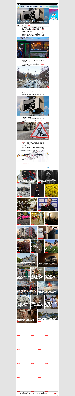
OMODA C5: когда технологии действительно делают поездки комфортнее (37, 357)
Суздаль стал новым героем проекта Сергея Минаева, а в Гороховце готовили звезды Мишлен (48, 316)
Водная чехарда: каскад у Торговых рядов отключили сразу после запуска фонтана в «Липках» (27, 204)
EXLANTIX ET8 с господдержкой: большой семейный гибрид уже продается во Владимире (48, 260)
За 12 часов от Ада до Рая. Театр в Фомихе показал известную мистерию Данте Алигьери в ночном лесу (51, 218)
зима (33, 29)
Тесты (46, 196)
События (31, 4)
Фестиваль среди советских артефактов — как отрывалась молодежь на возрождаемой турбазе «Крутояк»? (51, 357)
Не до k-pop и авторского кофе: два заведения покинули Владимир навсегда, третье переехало (37, 218)
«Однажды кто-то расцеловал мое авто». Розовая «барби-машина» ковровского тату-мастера (23, 218)
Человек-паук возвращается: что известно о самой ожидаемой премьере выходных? (27, 177)
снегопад (31, 27)
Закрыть (55, 393)
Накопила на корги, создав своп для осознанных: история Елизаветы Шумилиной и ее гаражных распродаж (37, 385)
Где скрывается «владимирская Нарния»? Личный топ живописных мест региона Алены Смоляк (23, 357)
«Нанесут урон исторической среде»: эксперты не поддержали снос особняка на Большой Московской (23, 329)
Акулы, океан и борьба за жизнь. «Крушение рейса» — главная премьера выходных (48, 288)
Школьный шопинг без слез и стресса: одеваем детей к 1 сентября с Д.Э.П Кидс (27, 343)
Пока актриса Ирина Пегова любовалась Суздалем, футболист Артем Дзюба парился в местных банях (51, 246)
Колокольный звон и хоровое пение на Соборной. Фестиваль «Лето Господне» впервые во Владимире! (27, 288)
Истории (35, 4)
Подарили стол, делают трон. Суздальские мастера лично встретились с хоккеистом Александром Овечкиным (48, 343)
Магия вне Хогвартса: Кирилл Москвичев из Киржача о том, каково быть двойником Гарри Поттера (37, 329)
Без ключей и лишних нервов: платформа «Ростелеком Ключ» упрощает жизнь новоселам (48, 232)
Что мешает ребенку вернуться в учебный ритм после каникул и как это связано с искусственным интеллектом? (27, 260)
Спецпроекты (40, 4)
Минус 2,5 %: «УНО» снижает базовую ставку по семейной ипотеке (27, 232)
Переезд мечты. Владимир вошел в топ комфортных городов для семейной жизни (51, 329)
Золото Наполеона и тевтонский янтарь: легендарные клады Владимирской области (27, 316)
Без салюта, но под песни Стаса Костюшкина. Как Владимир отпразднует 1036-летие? (37, 190)
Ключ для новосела (40, 238)
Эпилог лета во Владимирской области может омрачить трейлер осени (23, 274)
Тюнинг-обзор (19, 224)
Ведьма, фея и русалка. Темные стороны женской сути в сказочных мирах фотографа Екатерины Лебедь (48, 177)
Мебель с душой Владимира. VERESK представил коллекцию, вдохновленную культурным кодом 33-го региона (48, 371)
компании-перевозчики (29, 32)
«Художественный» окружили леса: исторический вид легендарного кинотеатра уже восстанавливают (23, 302)
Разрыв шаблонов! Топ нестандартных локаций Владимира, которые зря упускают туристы (51, 274)
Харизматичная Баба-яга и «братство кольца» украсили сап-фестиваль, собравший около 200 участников (37, 274)
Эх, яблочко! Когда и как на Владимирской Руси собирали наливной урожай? (51, 190)
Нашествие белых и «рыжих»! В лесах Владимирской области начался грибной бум (27, 371)
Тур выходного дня (20, 196)
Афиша (44, 4)
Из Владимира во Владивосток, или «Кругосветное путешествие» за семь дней (23, 190)
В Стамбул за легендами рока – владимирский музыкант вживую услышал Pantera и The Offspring (23, 246)
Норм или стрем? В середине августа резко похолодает (51, 385)
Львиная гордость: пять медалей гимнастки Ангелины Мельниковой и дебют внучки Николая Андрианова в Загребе (48, 204)
